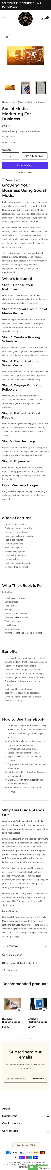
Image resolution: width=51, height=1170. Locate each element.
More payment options (25, 172)
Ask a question (14, 954)
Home (5, 102)
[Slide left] (3, 88)
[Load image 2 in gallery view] (25, 88)
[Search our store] (42, 19)
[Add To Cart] (18, 1010)
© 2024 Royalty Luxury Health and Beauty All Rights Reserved (25, 1166)
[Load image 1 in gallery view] (10, 88)
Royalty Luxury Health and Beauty (29, 1162)
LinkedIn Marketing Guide (12, 1020)
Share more (12, 970)
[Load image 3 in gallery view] (41, 88)
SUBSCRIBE (38, 1079)
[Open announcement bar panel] (47, 5)
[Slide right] (48, 88)
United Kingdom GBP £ (25, 1145)
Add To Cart (36, 156)
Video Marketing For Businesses (37, 1020)
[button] (21, 1039)
